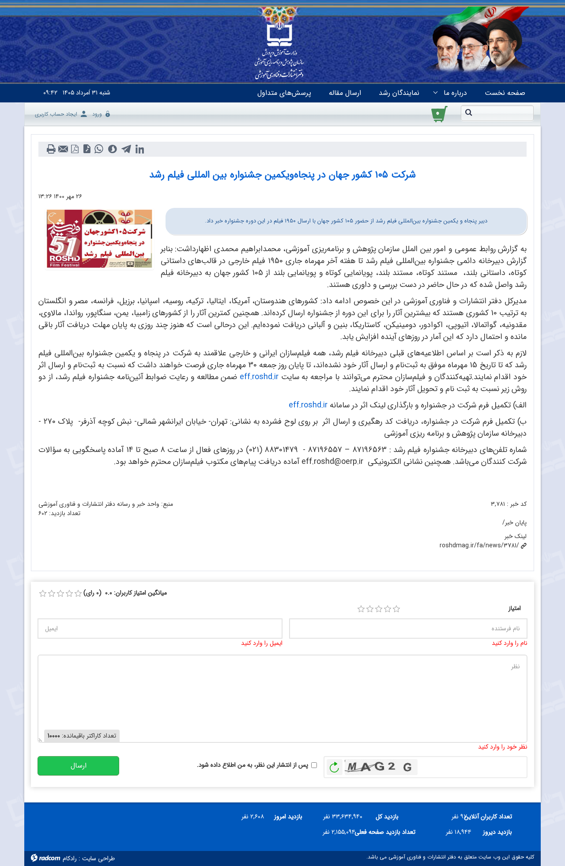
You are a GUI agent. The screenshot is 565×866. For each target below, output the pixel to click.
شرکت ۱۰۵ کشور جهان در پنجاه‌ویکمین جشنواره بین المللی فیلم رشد (282, 174)
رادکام (70, 858)
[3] (379, 609)
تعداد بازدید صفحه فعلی (388, 832)
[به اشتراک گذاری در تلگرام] (126, 149)
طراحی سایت (98, 858)
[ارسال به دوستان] (63, 149)
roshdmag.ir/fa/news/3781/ (479, 545)
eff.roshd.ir (259, 377)
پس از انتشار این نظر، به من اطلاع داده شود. (252, 765)
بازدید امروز (288, 816)
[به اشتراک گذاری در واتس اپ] (99, 149)
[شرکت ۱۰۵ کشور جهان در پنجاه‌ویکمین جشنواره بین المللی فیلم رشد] (99, 238)
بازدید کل (387, 816)
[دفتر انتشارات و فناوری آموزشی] (279, 51)
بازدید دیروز (497, 832)
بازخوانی (335, 765)
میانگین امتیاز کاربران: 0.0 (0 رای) (125, 593)
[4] (388, 609)
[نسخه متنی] (51, 149)
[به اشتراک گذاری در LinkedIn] (140, 149)
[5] (396, 609)
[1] (361, 609)
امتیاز (514, 608)
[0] (43, 594)
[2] (370, 609)
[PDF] (75, 149)
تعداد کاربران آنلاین (493, 816)
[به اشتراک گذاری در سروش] (112, 149)
